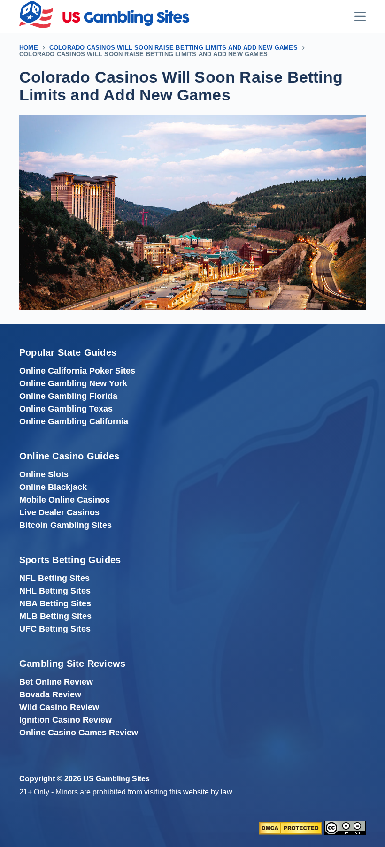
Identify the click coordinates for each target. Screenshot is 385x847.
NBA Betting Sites (55, 603)
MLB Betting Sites (55, 616)
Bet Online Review (56, 682)
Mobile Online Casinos (64, 499)
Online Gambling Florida (68, 396)
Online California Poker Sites (77, 370)
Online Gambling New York (73, 383)
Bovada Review (50, 694)
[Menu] (360, 16)
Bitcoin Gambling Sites (65, 525)
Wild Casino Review (59, 707)
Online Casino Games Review (78, 732)
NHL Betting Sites (55, 590)
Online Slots (44, 474)
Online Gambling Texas (66, 408)
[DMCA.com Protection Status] (290, 827)
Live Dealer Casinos (59, 512)
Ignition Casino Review (65, 720)
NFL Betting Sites (54, 578)
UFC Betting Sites (55, 628)
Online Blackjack (53, 487)
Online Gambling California (73, 421)
